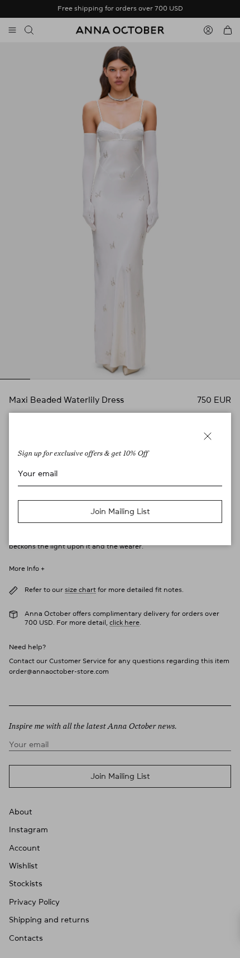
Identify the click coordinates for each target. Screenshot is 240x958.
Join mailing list (120, 511)
